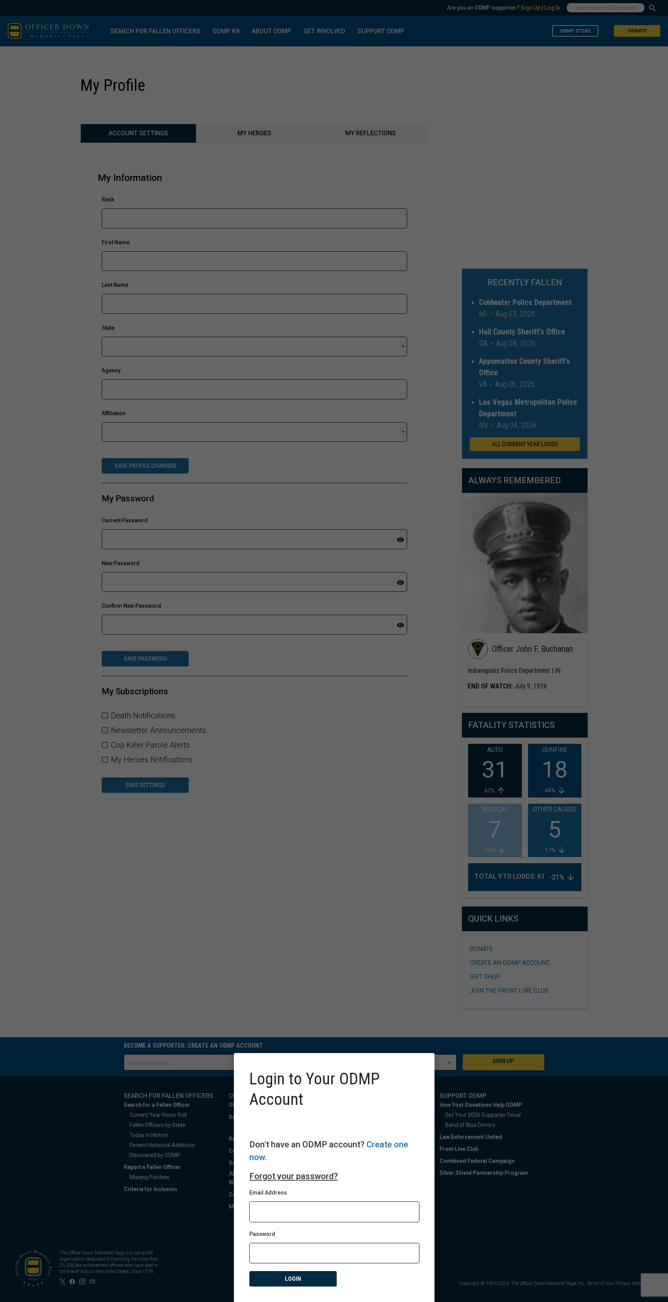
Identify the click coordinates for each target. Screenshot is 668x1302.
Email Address (268, 1193)
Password (262, 1234)
